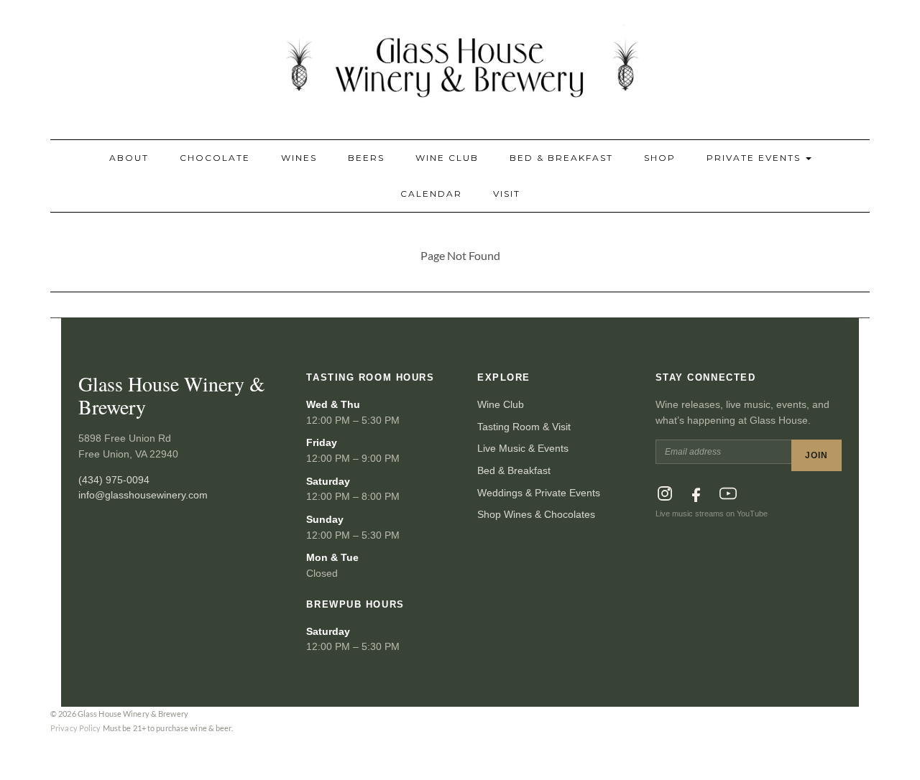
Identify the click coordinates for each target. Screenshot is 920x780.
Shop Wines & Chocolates (536, 514)
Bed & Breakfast (561, 157)
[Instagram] (665, 493)
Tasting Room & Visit (524, 426)
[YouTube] (728, 493)
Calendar (431, 193)
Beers (366, 157)
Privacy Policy (75, 728)
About (129, 157)
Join (816, 455)
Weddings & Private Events (538, 492)
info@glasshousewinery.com (143, 495)
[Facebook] (696, 493)
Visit (506, 193)
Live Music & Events (523, 448)
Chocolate (215, 157)
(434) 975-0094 (114, 480)
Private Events (755, 157)
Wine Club (447, 157)
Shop (660, 157)
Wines (299, 157)
